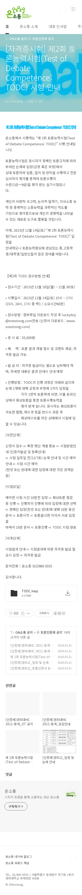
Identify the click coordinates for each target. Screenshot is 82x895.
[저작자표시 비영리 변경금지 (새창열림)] (59, 613)
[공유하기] (23, 613)
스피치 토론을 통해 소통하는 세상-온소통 (32, 797)
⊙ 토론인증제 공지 (49, 632)
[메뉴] (73, 8)
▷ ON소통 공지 (22, 632)
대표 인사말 (58, 26)
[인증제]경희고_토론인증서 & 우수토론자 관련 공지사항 (30, 670)
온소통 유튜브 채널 (17, 863)
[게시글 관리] (28, 613)
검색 (62, 9)
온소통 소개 (29, 26)
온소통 (10, 791)
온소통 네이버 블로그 (18, 856)
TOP (73, 857)
